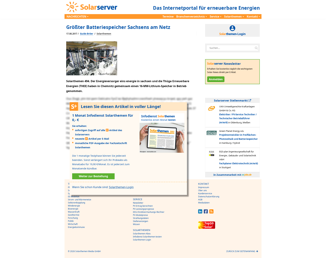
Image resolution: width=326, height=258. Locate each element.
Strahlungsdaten (141, 218)
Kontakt (252, 16)
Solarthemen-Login (121, 187)
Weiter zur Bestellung (93, 176)
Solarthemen (233, 16)
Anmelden (216, 79)
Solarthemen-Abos (142, 233)
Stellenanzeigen (140, 221)
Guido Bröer (86, 33)
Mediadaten (204, 202)
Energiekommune (76, 227)
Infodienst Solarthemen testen (147, 236)
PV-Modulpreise (140, 215)
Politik (71, 221)
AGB (200, 199)
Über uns (202, 190)
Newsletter (138, 202)
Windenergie (74, 205)
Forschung (73, 218)
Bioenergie (73, 208)
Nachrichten (76, 16)
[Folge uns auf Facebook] (206, 212)
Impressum (203, 187)
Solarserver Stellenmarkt (231, 100)
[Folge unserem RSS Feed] (211, 212)
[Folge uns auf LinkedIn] (200, 212)
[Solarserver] (91, 7)
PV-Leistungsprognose (143, 208)
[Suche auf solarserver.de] (256, 48)
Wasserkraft (73, 211)
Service (214, 16)
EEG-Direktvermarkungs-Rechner (148, 212)
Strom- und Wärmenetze (79, 199)
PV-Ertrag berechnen (143, 205)
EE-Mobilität (73, 196)
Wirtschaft (73, 224)
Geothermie (73, 214)
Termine (168, 16)
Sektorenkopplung (76, 202)
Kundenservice (205, 193)
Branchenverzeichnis (190, 16)
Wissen (136, 224)
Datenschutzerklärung (208, 196)
